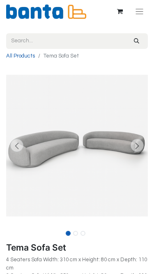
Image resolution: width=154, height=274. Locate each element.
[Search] (136, 41)
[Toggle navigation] (139, 11)
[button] (17, 145)
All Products (20, 56)
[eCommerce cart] (120, 11)
